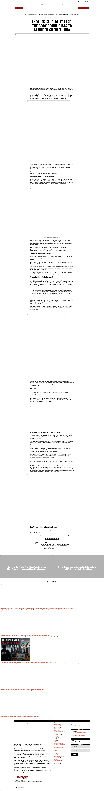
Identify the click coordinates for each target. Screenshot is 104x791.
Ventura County (57, 762)
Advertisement (76, 725)
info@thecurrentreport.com (79, 732)
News (51, 17)
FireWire (56, 730)
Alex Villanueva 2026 (59, 724)
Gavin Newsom (57, 733)
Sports (55, 759)
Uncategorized (57, 760)
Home (74, 723)
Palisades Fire (57, 753)
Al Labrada (56, 723)
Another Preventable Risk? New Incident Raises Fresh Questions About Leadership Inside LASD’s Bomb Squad (25, 635)
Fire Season (56, 728)
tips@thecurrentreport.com (79, 735)
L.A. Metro (56, 737)
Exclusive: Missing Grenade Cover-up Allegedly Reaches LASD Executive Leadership (20, 716)
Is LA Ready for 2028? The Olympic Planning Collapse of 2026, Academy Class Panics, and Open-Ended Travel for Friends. (28, 662)
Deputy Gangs (57, 725)
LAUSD (55, 741)
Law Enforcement (58, 743)
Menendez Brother (58, 747)
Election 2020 (57, 727)
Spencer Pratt (57, 757)
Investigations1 (57, 736)
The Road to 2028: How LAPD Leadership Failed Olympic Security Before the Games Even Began (22, 689)
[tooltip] (46, 539)
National (56, 750)
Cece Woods (44, 542)
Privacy (74, 724)
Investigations (57, 734)
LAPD (55, 738)
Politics (55, 17)
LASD (48, 17)
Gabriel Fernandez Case (59, 731)
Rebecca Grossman (58, 756)
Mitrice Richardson (58, 749)
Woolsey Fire (57, 763)
